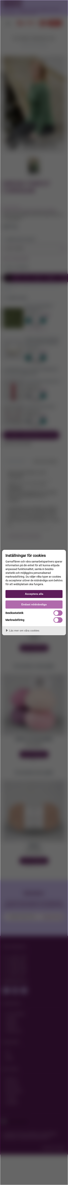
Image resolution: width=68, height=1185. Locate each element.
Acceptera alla (34, 593)
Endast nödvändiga (34, 604)
